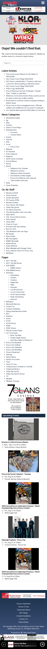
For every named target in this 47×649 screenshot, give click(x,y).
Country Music (15, 135)
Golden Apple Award (18, 338)
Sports (8, 166)
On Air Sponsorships (17, 294)
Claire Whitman (11, 246)
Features (9, 316)
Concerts (13, 132)
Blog (7, 123)
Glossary (13, 287)
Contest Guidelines (13, 309)
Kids (7, 142)
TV (7, 376)
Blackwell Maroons (13, 304)
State (8, 183)
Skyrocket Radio (29, 632)
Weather (9, 379)
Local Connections (17, 292)
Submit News (11, 357)
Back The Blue (15, 335)
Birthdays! (9, 302)
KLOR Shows (11, 323)
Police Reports (11, 154)
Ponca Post (14, 147)
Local (8, 144)
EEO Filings (23, 613)
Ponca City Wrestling (14, 350)
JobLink (9, 139)
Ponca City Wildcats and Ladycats (23, 178)
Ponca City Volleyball (14, 347)
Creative (13, 280)
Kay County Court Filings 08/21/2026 (19, 79)
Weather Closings (12, 381)
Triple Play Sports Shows (15, 374)
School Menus (11, 161)
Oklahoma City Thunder (19, 168)
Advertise (9, 273)
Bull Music (10, 253)
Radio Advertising (17, 297)
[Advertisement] (23, 9)
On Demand (10, 152)
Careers (9, 125)
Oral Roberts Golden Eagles (20, 176)
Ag (7, 120)
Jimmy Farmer (11, 195)
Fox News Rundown (13, 210)
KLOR (8, 321)
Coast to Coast (11, 224)
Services (13, 299)
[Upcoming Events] (23, 429)
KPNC (8, 326)
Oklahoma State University (20, 173)
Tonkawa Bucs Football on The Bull (19, 367)
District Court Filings (13, 127)
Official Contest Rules (14, 330)
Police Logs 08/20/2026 (15, 89)
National (9, 149)
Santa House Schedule (14, 159)
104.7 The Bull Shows (14, 263)
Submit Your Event (13, 359)
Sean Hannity (11, 219)
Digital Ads (14, 282)
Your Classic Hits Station (15, 205)
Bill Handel (10, 234)
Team (8, 362)
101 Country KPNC (12, 200)
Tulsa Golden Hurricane (19, 180)
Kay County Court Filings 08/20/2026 (19, 86)
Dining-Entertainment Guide (16, 311)
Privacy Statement (13, 352)
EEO (7, 314)
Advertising (14, 275)
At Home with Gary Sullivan (16, 227)
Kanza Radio (10, 236)
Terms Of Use (11, 364)
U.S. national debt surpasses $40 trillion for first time (25, 110)
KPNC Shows (11, 328)
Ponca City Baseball (13, 343)
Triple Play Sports (12, 207)
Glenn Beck (10, 215)
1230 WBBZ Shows (13, 270)
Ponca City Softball (13, 345)
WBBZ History (15, 268)
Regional (9, 156)
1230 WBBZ (10, 266)
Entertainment (11, 130)
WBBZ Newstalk (12, 241)
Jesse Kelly (10, 222)
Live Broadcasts (16, 290)
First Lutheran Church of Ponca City (19, 251)
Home (8, 318)
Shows (8, 164)
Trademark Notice (13, 369)
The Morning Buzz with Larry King (18, 212)
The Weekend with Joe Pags (17, 231)
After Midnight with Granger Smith (18, 248)
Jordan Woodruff (12, 198)
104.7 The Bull (11, 261)
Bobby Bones (11, 243)
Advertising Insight (13, 118)
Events (8, 137)
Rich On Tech (11, 229)
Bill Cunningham (12, 239)
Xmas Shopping (12, 185)
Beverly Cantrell (12, 193)
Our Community (12, 333)
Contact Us (10, 306)
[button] (42, 3)
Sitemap (9, 355)
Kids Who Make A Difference (21, 340)
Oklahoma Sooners (17, 171)
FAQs (12, 285)
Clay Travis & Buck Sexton (16, 217)
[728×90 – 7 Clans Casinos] (23, 637)
